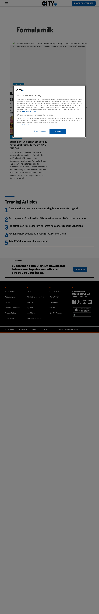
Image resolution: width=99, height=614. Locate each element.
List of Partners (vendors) (26, 125)
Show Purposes (40, 131)
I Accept (58, 131)
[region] (49, 111)
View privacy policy (29, 111)
